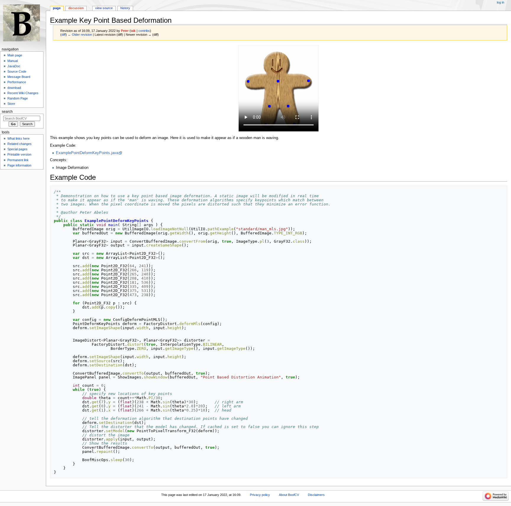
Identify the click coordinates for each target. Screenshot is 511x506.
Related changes (19, 144)
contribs (144, 30)
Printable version (19, 154)
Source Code (16, 71)
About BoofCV (289, 495)
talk (133, 30)
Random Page (17, 98)
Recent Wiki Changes (22, 93)
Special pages (17, 149)
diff (64, 34)
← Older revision (80, 34)
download (14, 87)
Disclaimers (316, 495)
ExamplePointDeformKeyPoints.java (87, 153)
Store (11, 103)
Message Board (18, 77)
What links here (18, 138)
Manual (12, 61)
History (125, 8)
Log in (500, 2)
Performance (16, 82)
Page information (19, 165)
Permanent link (18, 160)
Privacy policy (260, 495)
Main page (14, 55)
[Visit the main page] (23, 23)
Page (57, 8)
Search (7, 111)
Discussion (76, 8)
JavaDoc (13, 66)
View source (104, 8)
